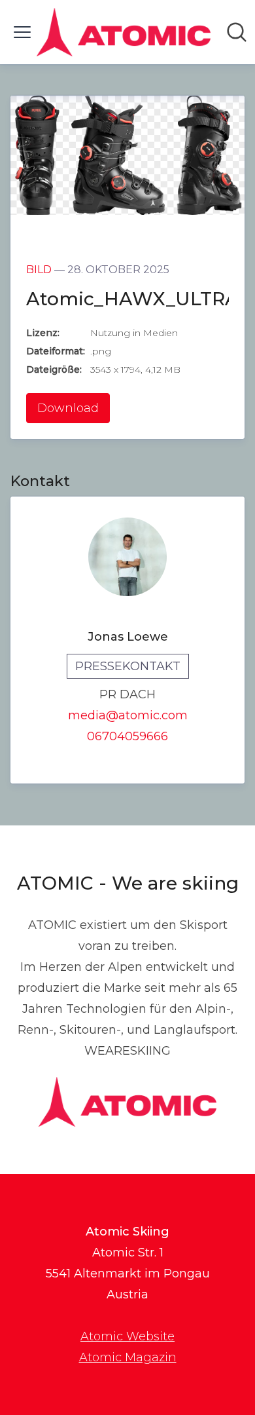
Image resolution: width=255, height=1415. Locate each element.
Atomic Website (127, 1336)
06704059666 (127, 736)
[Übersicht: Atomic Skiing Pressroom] (124, 32)
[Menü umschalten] (22, 32)
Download (68, 408)
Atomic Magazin (128, 1357)
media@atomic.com (128, 715)
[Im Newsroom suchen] (236, 32)
